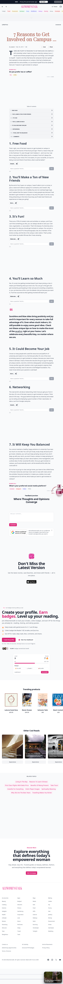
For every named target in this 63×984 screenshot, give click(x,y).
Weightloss (5, 934)
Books (34, 901)
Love (18, 918)
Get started (44, 672)
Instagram (18, 489)
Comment (13, 524)
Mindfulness (34, 11)
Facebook (12, 489)
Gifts (34, 911)
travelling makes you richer (42, 793)
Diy (49, 904)
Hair (49, 911)
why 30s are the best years (20, 793)
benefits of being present (40, 785)
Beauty (4, 901)
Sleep (18, 928)
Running (46, 11)
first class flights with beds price (17, 785)
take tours (54, 785)
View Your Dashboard (27, 640)
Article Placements (47, 944)
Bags (34, 898)
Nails (34, 921)
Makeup (40, 11)
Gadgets (4, 911)
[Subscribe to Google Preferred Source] (19, 532)
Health (4, 914)
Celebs (50, 901)
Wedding (50, 931)
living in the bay (21, 782)
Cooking (4, 904)
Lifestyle (4, 918)
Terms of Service (6, 951)
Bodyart (19, 901)
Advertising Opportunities (9, 948)
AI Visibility (25, 944)
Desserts (19, 904)
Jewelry (50, 914)
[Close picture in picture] (45, 973)
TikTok (29, 489)
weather (18, 331)
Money (51, 11)
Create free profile (9, 640)
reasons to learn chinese (38, 782)
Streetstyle (57, 11)
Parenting (4, 924)
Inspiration (20, 914)
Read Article (16, 762)
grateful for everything (15, 789)
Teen (3, 931)
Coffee (14, 75)
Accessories (5, 898)
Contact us (5, 944)
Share (51, 47)
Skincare (4, 928)
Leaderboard (17, 672)
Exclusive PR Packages (28, 948)
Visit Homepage (31, 873)
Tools (18, 934)
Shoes (50, 924)
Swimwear (22, 11)
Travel (8, 11)
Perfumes (20, 924)
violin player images (32, 789)
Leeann (13, 47)
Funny (27, 11)
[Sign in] (60, 6)
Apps (18, 898)
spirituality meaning (49, 789)
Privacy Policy (46, 948)
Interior (35, 914)
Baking (50, 898)
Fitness (19, 908)
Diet (34, 904)
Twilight (3, 11)
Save (44, 47)
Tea (10, 75)
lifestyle (5, 24)
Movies (4, 921)
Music (19, 921)
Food (34, 908)
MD (26, 47)
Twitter (24, 489)
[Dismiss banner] (51, 530)
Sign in (33, 643)
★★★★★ (58, 24)
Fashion (4, 908)
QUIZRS (52, 76)
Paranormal (15, 11)
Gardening (20, 911)
